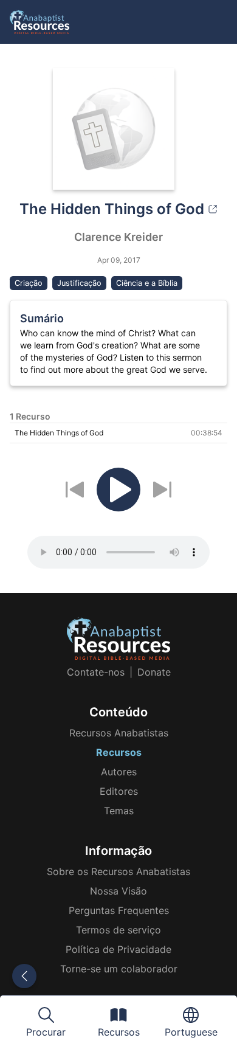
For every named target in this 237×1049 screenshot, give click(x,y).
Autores (119, 772)
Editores (119, 791)
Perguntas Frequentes (119, 910)
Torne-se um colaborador (118, 969)
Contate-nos (96, 672)
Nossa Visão (118, 891)
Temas (119, 811)
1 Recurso (30, 416)
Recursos (119, 752)
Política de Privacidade (118, 949)
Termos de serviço (118, 930)
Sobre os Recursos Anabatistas (118, 871)
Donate (154, 672)
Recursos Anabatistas (118, 733)
